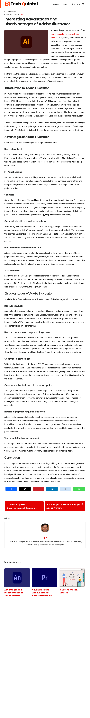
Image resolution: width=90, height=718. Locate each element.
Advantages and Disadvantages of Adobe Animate (13, 592)
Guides (13, 11)
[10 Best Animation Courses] (72, 577)
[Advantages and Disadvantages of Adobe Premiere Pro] (44, 577)
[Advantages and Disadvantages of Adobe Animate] (17, 577)
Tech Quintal (21, 4)
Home (6, 11)
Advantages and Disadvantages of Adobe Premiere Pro (42, 592)
